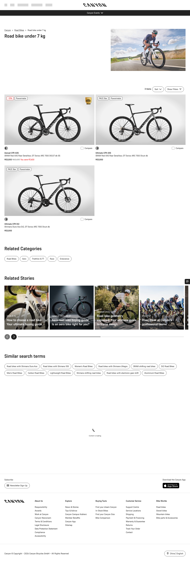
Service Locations (133, 510)
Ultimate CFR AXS (103, 153)
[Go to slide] (142, 336)
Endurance (64, 258)
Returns (129, 525)
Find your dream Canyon (106, 507)
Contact (129, 532)
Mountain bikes (163, 514)
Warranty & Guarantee (135, 521)
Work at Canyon (41, 514)
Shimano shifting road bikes (89, 373)
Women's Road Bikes (84, 366)
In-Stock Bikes (102, 510)
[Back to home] (95, 5)
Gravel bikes (161, 510)
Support (48, 5)
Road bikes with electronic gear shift (123, 373)
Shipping (130, 514)
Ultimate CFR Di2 (11, 224)
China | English (176, 553)
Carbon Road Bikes (36, 373)
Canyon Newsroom (43, 518)
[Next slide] (14, 337)
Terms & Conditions (43, 521)
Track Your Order (133, 528)
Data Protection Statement (46, 528)
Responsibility (41, 507)
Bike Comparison (103, 518)
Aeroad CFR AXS (11, 153)
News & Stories (72, 507)
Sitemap (68, 525)
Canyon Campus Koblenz (76, 514)
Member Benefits (72, 518)
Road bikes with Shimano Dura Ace (22, 366)
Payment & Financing (135, 518)
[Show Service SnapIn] (187, 281)
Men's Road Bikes (14, 373)
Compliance (40, 532)
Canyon (7, 30)
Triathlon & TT (38, 258)
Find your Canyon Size (105, 514)
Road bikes (161, 507)
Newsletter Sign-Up (18, 485)
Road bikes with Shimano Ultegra (112, 366)
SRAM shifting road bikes (144, 366)
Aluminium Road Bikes (154, 373)
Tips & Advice (71, 510)
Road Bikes (19, 30)
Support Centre (132, 507)
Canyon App (70, 521)
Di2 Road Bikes (167, 366)
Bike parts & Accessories (167, 518)
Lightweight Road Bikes (60, 373)
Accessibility (40, 536)
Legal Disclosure (42, 525)
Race (52, 258)
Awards (38, 510)
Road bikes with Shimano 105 (56, 366)
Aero (24, 258)
